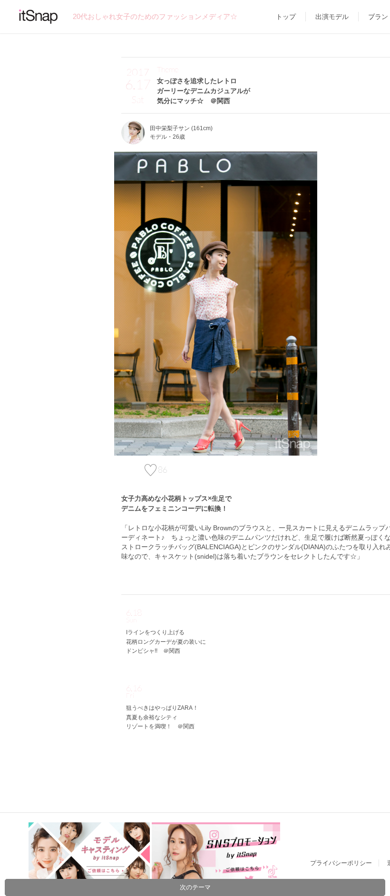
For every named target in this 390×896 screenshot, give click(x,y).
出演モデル (332, 16)
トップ (286, 16)
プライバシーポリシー (341, 863)
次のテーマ (195, 887)
